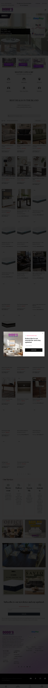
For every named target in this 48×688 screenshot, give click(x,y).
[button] (42, 333)
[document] (24, 344)
